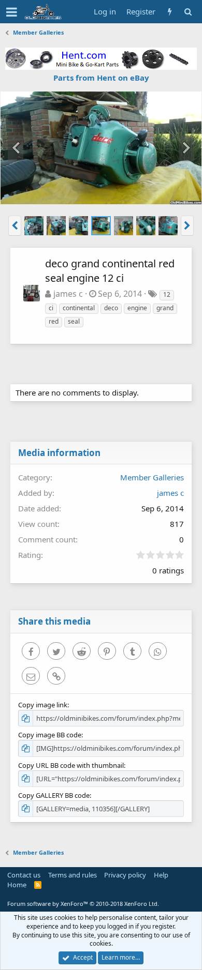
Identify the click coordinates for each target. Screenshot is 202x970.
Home (16, 884)
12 (166, 294)
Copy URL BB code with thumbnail (71, 765)
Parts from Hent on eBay (101, 77)
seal (74, 321)
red (54, 321)
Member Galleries (152, 477)
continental (79, 308)
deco (111, 308)
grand (165, 308)
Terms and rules (72, 875)
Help (161, 875)
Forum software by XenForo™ (83, 903)
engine (137, 308)
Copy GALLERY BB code (54, 795)
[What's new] (170, 11)
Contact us (23, 875)
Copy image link (42, 704)
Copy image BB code (49, 734)
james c (68, 293)
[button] (11, 12)
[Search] (188, 11)
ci (51, 308)
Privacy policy (125, 875)
